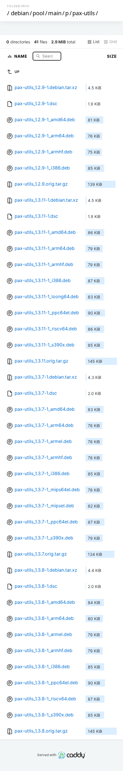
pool (38, 13)
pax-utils (83, 13)
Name (21, 55)
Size (112, 56)
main (54, 13)
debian (20, 13)
